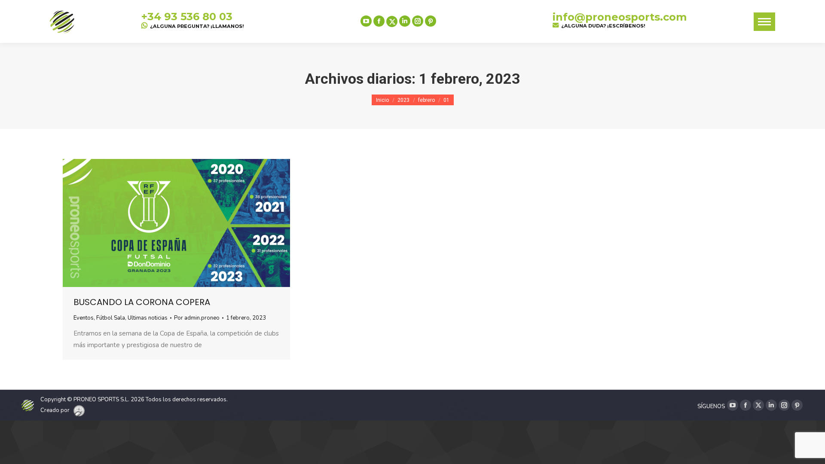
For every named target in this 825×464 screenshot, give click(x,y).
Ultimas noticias (148, 318)
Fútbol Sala (110, 318)
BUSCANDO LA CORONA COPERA (141, 302)
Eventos (83, 318)
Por (197, 318)
